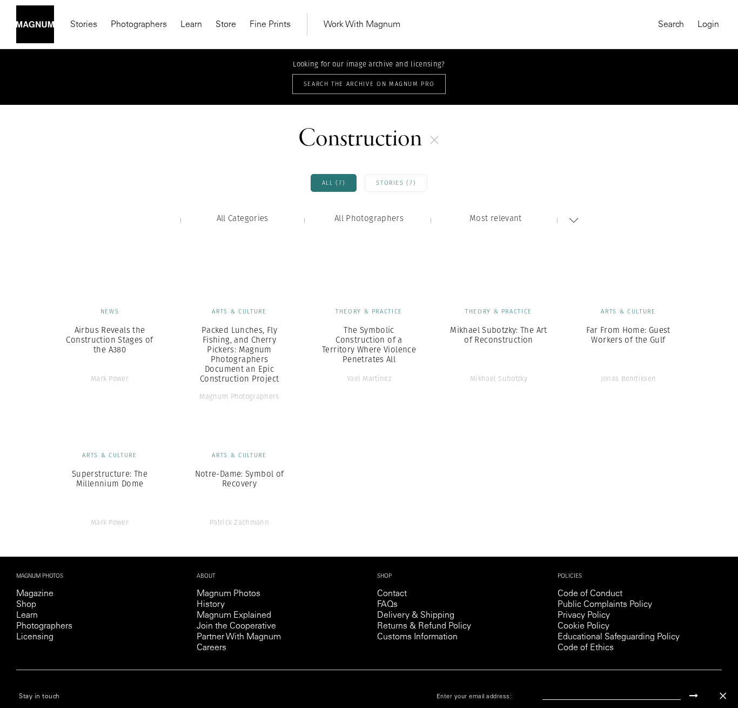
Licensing (34, 637)
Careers (211, 648)
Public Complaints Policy (605, 604)
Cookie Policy (583, 626)
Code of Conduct (590, 594)
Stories (83, 25)
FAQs (387, 604)
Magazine (34, 594)
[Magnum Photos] (35, 24)
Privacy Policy (584, 615)
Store (226, 25)
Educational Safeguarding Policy (619, 637)
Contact (392, 594)
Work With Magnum (362, 25)
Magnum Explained (234, 615)
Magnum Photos (228, 594)
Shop (26, 604)
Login (708, 25)
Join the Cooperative (236, 626)
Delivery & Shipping (415, 615)
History (211, 604)
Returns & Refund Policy (424, 626)
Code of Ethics (586, 648)
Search (671, 25)
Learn (191, 25)
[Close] (723, 696)
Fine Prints (270, 25)
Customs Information (417, 637)
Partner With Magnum (239, 637)
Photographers (139, 25)
